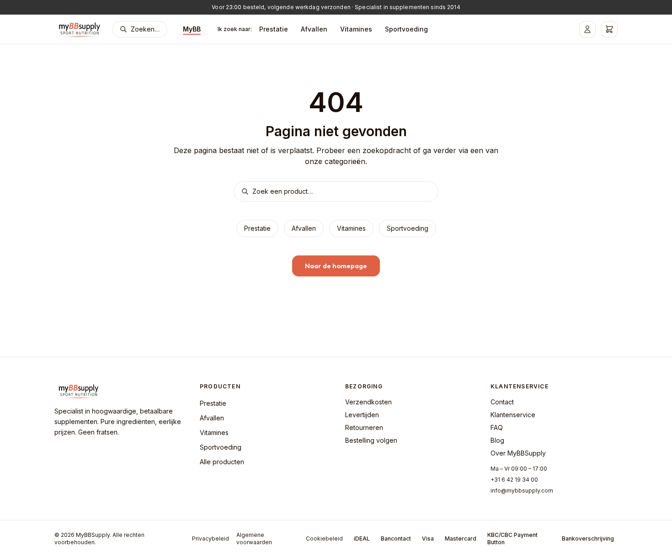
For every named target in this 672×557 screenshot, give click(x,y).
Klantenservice (513, 415)
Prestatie (273, 29)
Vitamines (356, 29)
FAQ (497, 427)
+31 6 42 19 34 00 (514, 479)
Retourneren (364, 427)
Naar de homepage (336, 265)
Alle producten (222, 462)
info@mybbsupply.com (522, 490)
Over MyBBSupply (518, 453)
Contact (502, 402)
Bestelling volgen (371, 440)
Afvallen (314, 29)
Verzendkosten (368, 402)
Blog (497, 440)
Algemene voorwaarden (254, 538)
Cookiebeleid (324, 538)
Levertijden (362, 415)
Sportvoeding (406, 29)
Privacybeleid (210, 538)
